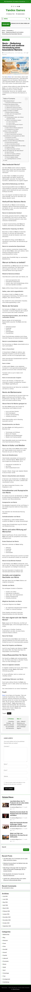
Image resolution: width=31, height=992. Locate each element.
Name (6, 764)
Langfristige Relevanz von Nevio (14, 158)
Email (5, 770)
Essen (4, 943)
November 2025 (7, 920)
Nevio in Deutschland (13, 121)
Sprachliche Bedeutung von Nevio (13, 102)
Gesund (5, 952)
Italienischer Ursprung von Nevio (14, 107)
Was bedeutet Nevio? (9, 101)
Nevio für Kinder (10, 152)
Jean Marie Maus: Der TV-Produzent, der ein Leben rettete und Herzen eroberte (19, 802)
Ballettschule (6, 934)
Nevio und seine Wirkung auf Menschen (14, 140)
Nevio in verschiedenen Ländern (14, 120)
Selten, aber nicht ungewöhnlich (14, 113)
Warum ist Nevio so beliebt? (11, 110)
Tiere (4, 976)
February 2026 (6, 911)
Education (5, 940)
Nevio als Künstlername (11, 132)
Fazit (6, 160)
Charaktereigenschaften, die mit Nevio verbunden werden (15, 118)
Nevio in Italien (12, 123)
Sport (4, 970)
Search (4, 847)
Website (6, 776)
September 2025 (7, 926)
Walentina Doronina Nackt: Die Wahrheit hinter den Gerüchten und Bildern (19, 813)
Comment (7, 746)
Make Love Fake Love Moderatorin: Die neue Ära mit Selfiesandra (18, 835)
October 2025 (6, 923)
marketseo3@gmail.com (9, 53)
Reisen (4, 964)
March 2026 (6, 908)
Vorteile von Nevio (10, 147)
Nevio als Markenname (10, 126)
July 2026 (5, 896)
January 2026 (6, 914)
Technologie (6, 973)
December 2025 (6, 917)
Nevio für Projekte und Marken (14, 153)
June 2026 (5, 899)
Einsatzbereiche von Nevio (13, 129)
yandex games (15, 10)
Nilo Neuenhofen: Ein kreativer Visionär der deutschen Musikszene (14, 1)
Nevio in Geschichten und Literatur (14, 134)
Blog (4, 937)
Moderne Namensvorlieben (12, 112)
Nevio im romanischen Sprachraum (14, 109)
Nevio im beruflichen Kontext (13, 144)
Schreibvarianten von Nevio (12, 139)
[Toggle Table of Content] (25, 99)
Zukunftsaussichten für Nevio (11, 155)
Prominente (6, 40)
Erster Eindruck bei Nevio (12, 142)
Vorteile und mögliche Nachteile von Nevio (15, 145)
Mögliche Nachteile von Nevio (13, 148)
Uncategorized (6, 979)
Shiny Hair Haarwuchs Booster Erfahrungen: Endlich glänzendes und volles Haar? (19, 824)
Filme (4, 946)
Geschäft (5, 949)
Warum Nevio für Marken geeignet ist (14, 127)
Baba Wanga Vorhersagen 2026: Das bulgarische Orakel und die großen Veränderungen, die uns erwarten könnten (15, 869)
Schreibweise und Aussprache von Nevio (14, 135)
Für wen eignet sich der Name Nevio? (14, 150)
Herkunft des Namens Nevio (11, 104)
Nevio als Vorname (9, 115)
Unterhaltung (6, 982)
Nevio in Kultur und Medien (11, 131)
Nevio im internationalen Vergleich (16, 124)
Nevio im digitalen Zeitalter (12, 157)
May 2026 (5, 902)
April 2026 (5, 905)
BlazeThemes (16, 989)
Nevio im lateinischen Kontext (12, 105)
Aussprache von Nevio (11, 137)
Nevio (9, 77)
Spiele (4, 967)
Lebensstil (5, 958)
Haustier (5, 955)
